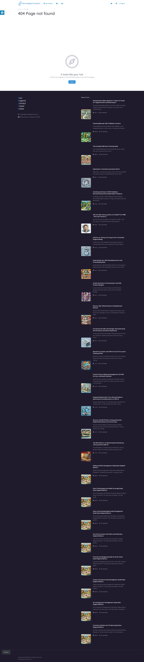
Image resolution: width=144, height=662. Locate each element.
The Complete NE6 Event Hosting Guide (105, 146)
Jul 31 (95, 363)
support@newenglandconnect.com (29, 114)
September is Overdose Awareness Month (106, 169)
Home (19, 9)
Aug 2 (95, 247)
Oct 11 (95, 112)
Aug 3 (95, 224)
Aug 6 (95, 203)
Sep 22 (96, 154)
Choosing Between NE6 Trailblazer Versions (107, 123)
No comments (103, 112)
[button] (2, 12)
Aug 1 (95, 270)
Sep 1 (95, 177)
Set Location (48, 3)
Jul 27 (95, 432)
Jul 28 (95, 407)
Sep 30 (96, 131)
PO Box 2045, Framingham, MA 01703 (30, 117)
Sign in (123, 3)
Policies (6, 652)
